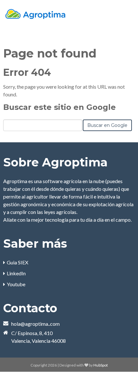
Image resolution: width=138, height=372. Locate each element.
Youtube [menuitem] (16, 284)
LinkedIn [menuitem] (16, 273)
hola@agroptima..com (35, 324)
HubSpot (100, 365)
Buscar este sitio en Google (59, 107)
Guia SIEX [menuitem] (17, 262)
